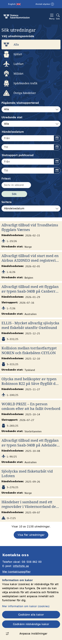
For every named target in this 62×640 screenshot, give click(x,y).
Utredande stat (12, 117)
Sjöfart (18, 54)
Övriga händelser (25, 93)
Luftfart (18, 64)
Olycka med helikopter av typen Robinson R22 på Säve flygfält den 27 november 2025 (31, 381)
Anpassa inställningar (33, 633)
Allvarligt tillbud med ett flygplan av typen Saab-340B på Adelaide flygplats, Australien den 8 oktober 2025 (31, 442)
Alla (16, 44)
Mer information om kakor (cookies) (26, 606)
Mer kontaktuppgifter (16, 571)
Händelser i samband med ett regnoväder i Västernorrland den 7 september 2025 (30, 504)
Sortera (7, 202)
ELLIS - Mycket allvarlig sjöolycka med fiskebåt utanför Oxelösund (30, 325)
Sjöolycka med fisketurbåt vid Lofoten (27, 473)
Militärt (18, 73)
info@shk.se (21, 566)
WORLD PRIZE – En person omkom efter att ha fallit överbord (31, 406)
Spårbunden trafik (25, 83)
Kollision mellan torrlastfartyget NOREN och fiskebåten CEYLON (29, 350)
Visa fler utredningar (31, 534)
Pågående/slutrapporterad (20, 102)
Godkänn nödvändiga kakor (31, 624)
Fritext (6, 178)
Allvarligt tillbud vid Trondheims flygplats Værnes (30, 227)
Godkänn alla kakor (31, 614)
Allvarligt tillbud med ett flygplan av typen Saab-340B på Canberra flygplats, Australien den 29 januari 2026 (30, 288)
